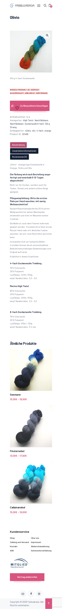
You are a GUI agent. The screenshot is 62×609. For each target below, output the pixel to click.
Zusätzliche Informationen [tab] (24, 150)
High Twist (28, 120)
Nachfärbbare (41, 120)
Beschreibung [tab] (18, 144)
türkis (28, 130)
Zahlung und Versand (19, 542)
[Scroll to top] (48, 603)
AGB (12, 550)
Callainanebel (17, 507)
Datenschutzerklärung (41, 550)
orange (47, 130)
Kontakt (13, 546)
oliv (33, 130)
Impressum (36, 542)
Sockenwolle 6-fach (34, 123)
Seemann (15, 394)
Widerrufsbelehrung (40, 546)
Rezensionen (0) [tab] (19, 156)
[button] (47, 35)
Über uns (35, 538)
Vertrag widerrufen (27, 577)
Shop (12, 538)
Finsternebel (17, 451)
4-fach (39, 130)
